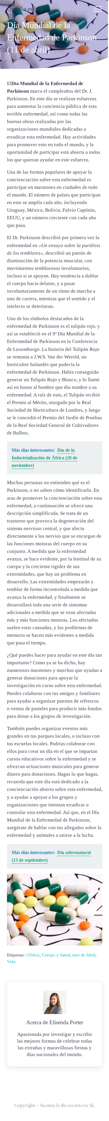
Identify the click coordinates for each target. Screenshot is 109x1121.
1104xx (33, 955)
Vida (11, 961)
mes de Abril (83, 955)
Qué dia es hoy (25, 8)
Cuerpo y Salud (56, 955)
